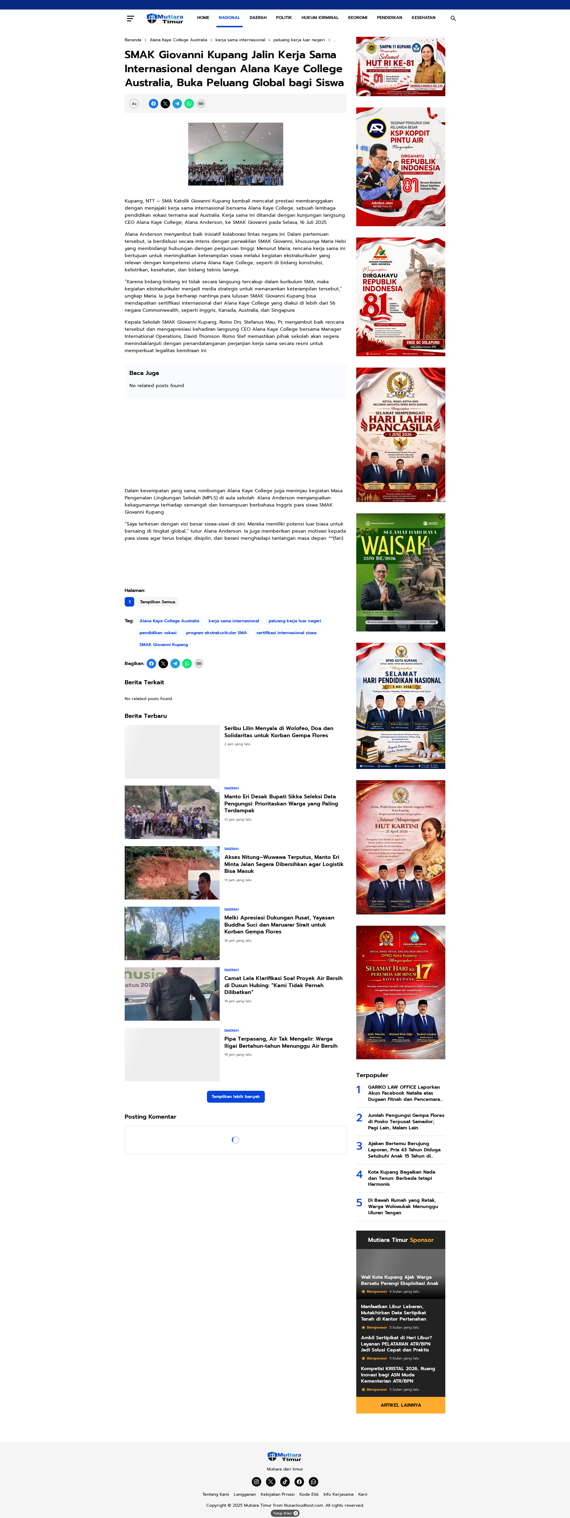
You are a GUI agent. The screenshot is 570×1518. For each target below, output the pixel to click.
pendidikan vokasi (158, 633)
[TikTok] (285, 1482)
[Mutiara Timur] (285, 1460)
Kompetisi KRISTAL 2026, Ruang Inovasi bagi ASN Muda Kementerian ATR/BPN (398, 1375)
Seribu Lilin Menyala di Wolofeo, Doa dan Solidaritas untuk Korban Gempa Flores (278, 732)
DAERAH (258, 18)
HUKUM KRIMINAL (320, 18)
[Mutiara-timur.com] (165, 18)
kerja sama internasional (234, 621)
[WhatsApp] (189, 103)
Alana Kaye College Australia (169, 621)
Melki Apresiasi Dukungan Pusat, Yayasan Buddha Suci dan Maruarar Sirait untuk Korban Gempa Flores (279, 924)
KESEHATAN (424, 18)
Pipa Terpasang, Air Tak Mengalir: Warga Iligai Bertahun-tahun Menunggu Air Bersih (281, 1043)
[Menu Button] (131, 18)
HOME (203, 18)
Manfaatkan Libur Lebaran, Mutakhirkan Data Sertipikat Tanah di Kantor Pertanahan (393, 1313)
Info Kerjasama (339, 1494)
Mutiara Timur (258, 1505)
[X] (165, 103)
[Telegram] (177, 103)
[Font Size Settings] (134, 103)
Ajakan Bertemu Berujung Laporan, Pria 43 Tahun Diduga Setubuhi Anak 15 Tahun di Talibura (404, 1150)
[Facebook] (153, 103)
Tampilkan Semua (157, 602)
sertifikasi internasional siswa (286, 633)
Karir (363, 1494)
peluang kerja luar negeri (295, 621)
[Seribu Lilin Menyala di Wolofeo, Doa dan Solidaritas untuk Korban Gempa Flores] (172, 751)
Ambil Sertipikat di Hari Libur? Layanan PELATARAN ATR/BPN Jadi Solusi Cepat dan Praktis (396, 1344)
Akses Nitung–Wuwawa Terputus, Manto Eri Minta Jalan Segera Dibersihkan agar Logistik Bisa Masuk (284, 864)
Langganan (245, 1494)
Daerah (231, 788)
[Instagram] (256, 1482)
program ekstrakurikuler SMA (216, 633)
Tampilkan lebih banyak (236, 1096)
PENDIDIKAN (389, 18)
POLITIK (284, 18)
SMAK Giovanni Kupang (164, 645)
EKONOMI (358, 18)
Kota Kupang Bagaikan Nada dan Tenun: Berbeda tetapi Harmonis (401, 1178)
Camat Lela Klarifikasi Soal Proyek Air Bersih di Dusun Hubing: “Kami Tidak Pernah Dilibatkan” (283, 985)
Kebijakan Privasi (278, 1494)
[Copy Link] (201, 103)
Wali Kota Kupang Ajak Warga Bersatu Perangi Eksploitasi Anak (400, 1280)
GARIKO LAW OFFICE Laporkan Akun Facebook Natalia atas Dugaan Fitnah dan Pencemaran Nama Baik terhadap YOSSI (405, 1093)
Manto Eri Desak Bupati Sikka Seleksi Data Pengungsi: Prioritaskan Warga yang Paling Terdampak (281, 803)
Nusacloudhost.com (303, 1505)
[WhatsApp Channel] (313, 1482)
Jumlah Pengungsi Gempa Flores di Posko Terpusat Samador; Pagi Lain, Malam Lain (406, 1121)
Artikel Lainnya (401, 1405)
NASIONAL (229, 18)
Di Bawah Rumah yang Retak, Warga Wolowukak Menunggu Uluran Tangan (403, 1206)
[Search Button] (453, 18)
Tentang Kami (215, 1494)
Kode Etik (309, 1494)
